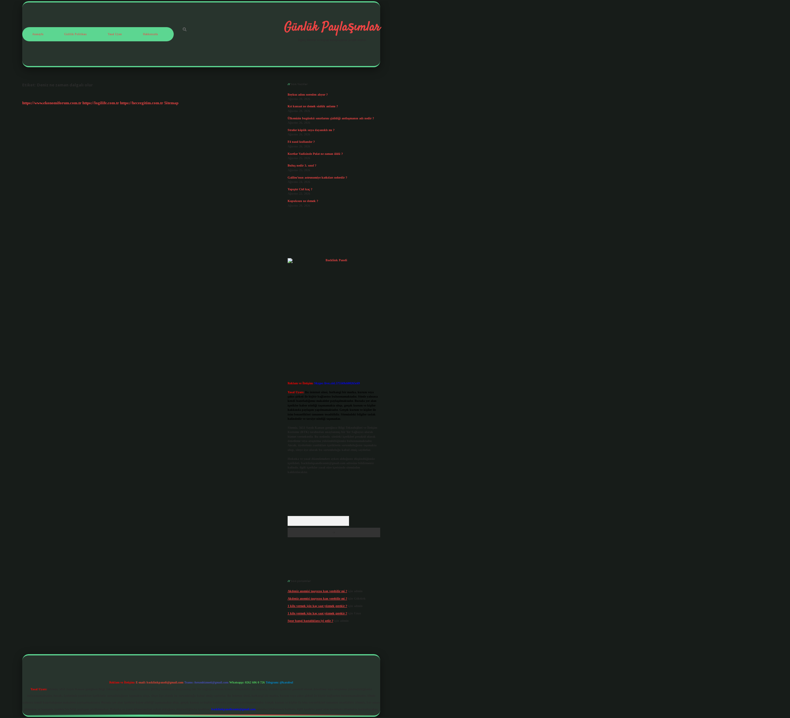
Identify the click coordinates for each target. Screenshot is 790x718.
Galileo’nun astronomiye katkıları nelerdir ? (317, 177)
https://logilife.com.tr (100, 103)
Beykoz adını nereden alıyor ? (308, 94)
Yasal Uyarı (115, 34)
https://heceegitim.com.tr (141, 103)
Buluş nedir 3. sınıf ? (302, 165)
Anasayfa (37, 34)
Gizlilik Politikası (75, 34)
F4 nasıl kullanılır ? (301, 141)
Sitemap (171, 103)
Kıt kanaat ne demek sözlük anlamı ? (313, 106)
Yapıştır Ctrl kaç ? (300, 189)
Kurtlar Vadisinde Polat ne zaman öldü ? (315, 153)
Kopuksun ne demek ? (303, 201)
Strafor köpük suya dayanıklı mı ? (311, 130)
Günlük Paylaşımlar (332, 27)
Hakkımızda (150, 34)
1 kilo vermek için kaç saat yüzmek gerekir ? (317, 606)
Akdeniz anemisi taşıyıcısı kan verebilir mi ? (317, 591)
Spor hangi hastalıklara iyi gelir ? (310, 620)
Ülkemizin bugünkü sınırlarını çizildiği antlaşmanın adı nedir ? (331, 118)
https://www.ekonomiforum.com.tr (51, 103)
